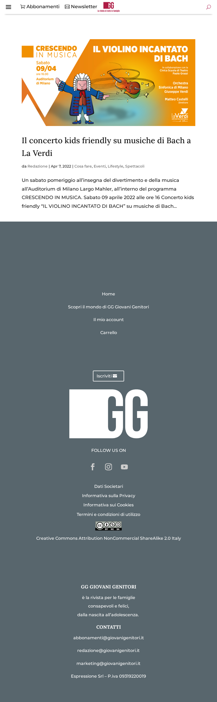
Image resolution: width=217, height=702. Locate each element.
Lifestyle (115, 166)
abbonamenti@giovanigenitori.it (108, 637)
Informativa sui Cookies (108, 504)
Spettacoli (134, 166)
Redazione (38, 166)
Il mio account (108, 319)
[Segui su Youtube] (124, 467)
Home (108, 293)
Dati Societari (108, 486)
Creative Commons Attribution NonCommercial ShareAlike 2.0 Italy (108, 538)
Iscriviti (104, 376)
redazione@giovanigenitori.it (108, 650)
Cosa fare (83, 166)
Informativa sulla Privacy (108, 495)
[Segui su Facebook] (93, 467)
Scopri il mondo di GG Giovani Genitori (108, 306)
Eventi (100, 166)
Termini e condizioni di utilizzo (108, 514)
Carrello (108, 332)
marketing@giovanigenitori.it (108, 663)
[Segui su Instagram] (108, 467)
